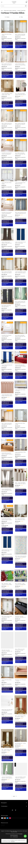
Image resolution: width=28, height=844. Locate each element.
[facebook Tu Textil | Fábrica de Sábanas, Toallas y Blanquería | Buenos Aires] (15, 810)
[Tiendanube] (14, 837)
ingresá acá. (20, 833)
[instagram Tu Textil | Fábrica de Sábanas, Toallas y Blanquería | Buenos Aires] (12, 810)
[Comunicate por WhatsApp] (25, 836)
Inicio (2, 10)
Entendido (13, 841)
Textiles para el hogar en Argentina (10, 10)
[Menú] (2, 2)
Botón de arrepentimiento (14, 835)
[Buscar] (25, 6)
